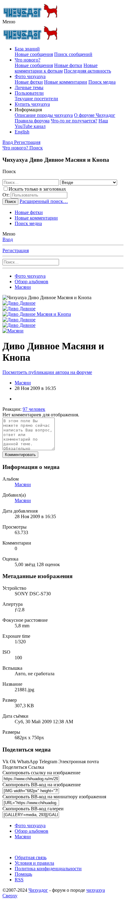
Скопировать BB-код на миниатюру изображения (54, 796)
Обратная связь (30, 857)
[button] (8, 21)
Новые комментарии (65, 82)
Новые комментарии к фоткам (56, 68)
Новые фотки (68, 65)
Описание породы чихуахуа (44, 115)
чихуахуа (95, 890)
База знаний (27, 48)
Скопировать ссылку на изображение (41, 772)
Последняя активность (87, 70)
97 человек (34, 409)
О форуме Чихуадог (94, 115)
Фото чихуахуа (30, 76)
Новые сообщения (34, 54)
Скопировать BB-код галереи (33, 808)
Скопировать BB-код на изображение (41, 784)
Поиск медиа (102, 82)
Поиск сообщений (73, 54)
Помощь (23, 874)
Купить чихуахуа (32, 104)
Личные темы (29, 87)
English (22, 131)
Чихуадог (38, 890)
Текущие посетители (36, 98)
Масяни (23, 382)
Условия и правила (34, 863)
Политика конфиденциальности (48, 868)
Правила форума (32, 120)
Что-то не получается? (74, 120)
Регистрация (15, 250)
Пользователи (29, 93)
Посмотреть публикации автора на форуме (47, 372)
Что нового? (27, 59)
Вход (7, 239)
